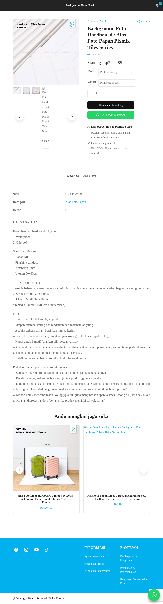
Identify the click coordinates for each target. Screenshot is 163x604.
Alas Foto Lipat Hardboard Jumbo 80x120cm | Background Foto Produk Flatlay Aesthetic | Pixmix (46, 499)
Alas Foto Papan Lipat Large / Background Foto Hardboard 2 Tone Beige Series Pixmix (116, 497)
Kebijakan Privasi (94, 563)
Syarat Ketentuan (94, 556)
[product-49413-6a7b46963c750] (46, 51)
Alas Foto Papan (75, 202)
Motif (91, 71)
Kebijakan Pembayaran (97, 570)
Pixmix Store (35, 598)
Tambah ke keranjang (111, 105)
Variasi (92, 82)
